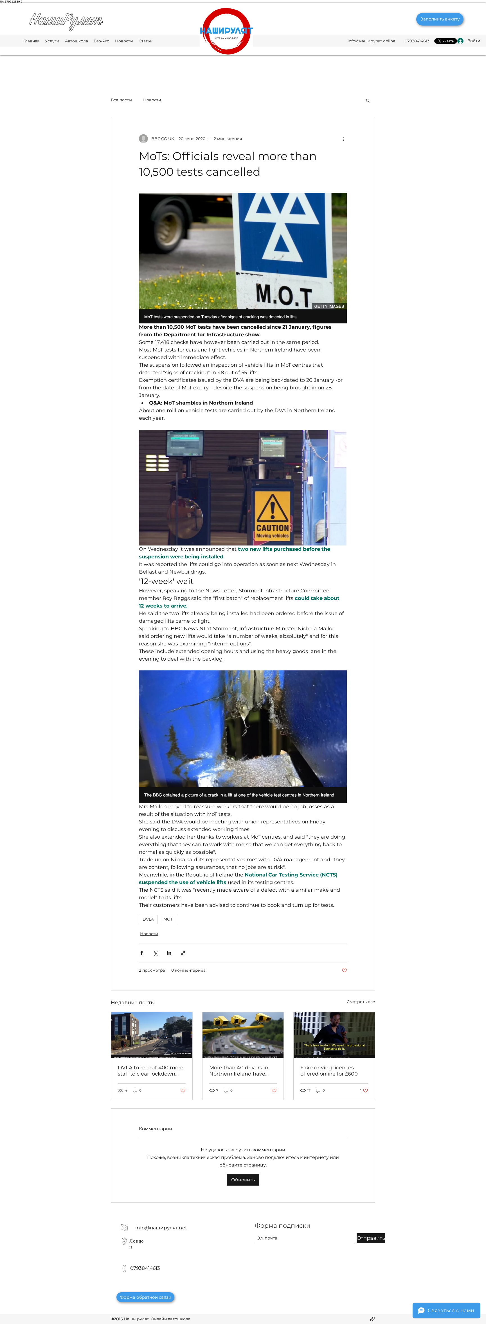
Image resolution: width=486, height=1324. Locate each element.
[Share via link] (183, 953)
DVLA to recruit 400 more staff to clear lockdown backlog (150, 1071)
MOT (168, 919)
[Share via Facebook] (141, 953)
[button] (368, 100)
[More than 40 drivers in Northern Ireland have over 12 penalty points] (243, 1035)
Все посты (121, 99)
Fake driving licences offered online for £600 (329, 1071)
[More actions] (343, 138)
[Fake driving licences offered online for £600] (334, 1035)
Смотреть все (361, 1001)
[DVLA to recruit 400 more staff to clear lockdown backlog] (151, 1035)
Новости (152, 99)
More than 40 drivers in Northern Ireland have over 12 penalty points (238, 1071)
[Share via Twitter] (155, 953)
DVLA (148, 919)
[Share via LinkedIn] (169, 953)
